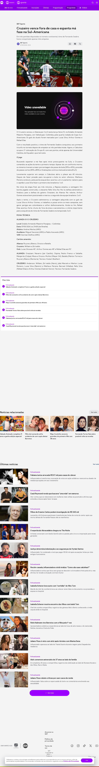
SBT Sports (21, 24)
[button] (12, 429)
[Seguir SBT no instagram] (78, 745)
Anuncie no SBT (49, 733)
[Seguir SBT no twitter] (90, 745)
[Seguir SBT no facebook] (72, 745)
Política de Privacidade (71, 761)
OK (87, 760)
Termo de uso (48, 747)
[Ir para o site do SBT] (25, 745)
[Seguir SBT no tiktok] (84, 745)
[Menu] (97, 2)
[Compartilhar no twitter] (80, 43)
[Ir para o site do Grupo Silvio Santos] (11, 745)
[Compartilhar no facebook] (75, 43)
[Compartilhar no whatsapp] (70, 43)
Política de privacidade (49, 740)
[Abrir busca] (93, 3)
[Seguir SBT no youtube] (96, 745)
